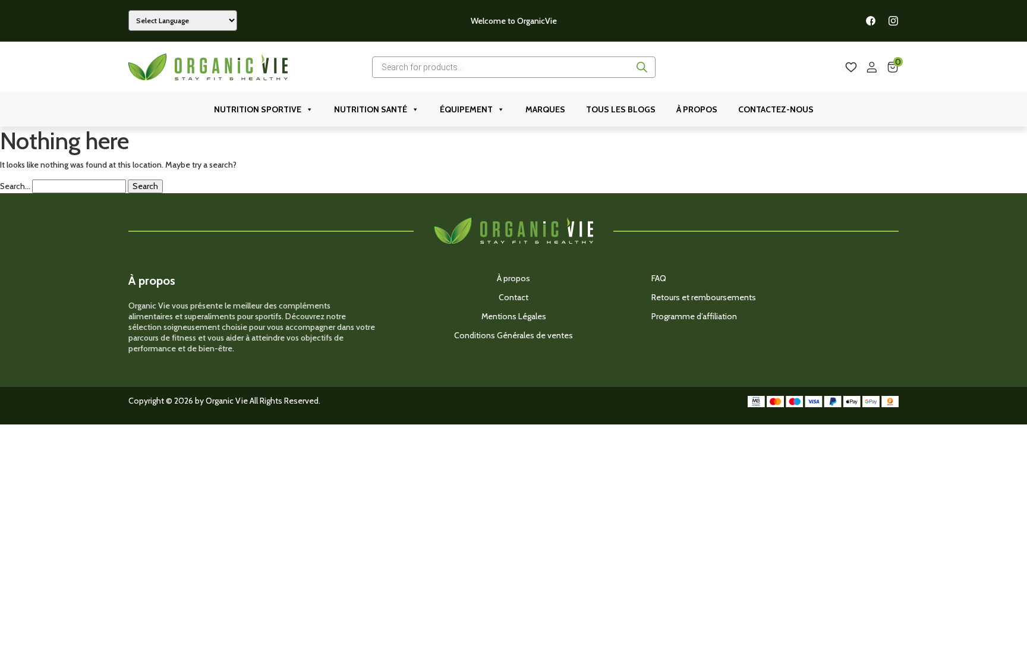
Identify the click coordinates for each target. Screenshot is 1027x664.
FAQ (658, 278)
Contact (513, 297)
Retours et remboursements (703, 297)
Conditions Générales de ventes (513, 335)
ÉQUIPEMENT (466, 109)
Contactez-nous (776, 109)
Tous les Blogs (621, 109)
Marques (545, 109)
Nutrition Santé (370, 109)
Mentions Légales (513, 316)
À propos (696, 109)
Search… (15, 186)
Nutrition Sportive (257, 109)
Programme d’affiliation (694, 316)
